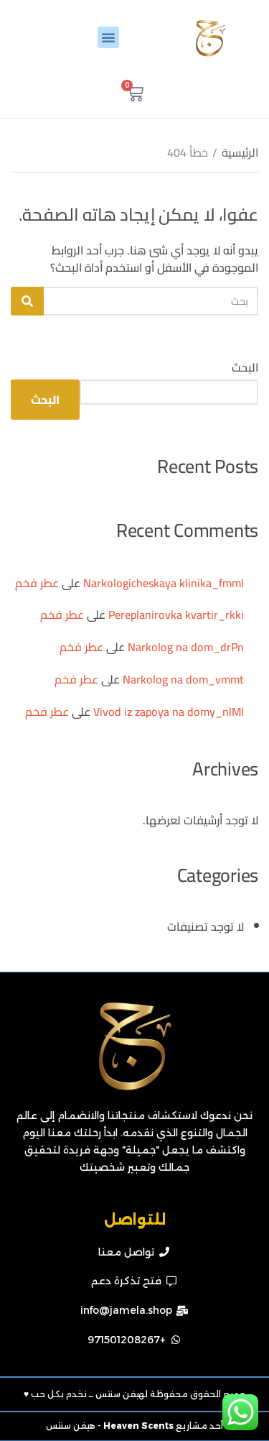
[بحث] (27, 301)
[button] (108, 37)
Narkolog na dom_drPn (186, 647)
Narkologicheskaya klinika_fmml (163, 583)
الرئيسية (240, 152)
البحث (245, 367)
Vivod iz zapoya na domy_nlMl (168, 711)
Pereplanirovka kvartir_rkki (176, 614)
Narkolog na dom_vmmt (183, 679)
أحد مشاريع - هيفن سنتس (134, 1425)
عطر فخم (37, 583)
